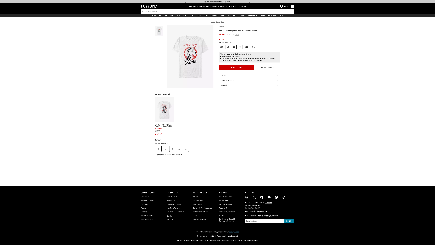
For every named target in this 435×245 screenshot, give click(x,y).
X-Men (221, 26)
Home (243, 15)
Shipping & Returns (228, 80)
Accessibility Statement (227, 212)
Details (223, 75)
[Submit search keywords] (142, 11)
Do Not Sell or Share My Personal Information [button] (227, 220)
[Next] (249, 2)
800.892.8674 (243, 240)
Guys (199, 15)
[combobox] (217, 11)
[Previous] (185, 2)
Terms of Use (223, 208)
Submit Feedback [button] (261, 211)
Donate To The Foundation (202, 208)
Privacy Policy (224, 200)
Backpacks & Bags (218, 15)
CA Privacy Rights (225, 204)
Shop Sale (232, 6)
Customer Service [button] (149, 193)
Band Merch (252, 15)
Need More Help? (147, 219)
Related (224, 85)
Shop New (242, 6)
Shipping (144, 212)
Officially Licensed (199, 219)
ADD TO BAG (236, 67)
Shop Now (226, 1)
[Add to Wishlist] (171, 99)
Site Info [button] (223, 193)
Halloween (169, 15)
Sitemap (222, 215)
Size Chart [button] (228, 42)
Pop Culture (157, 15)
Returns (143, 208)
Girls (185, 15)
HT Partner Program (174, 204)
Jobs (195, 215)
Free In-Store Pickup (148, 200)
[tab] (160, 32)
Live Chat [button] (268, 203)
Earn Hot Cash (172, 197)
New (178, 15)
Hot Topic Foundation (200, 212)
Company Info (198, 200)
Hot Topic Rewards (173, 208)
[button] (284, 6)
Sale (281, 15)
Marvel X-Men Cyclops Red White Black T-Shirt (163, 125)
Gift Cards (144, 204)
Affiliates (196, 197)
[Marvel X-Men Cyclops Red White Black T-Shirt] (164, 109)
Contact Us (145, 197)
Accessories (232, 15)
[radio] (221, 47)
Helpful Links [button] (173, 193)
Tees (206, 15)
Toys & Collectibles (268, 15)
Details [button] (237, 35)
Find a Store (197, 204)
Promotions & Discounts (175, 212)
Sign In (169, 216)
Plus (192, 15)
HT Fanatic (171, 200)
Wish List (170, 220)
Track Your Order (147, 215)
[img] (247, 197)
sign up (289, 221)
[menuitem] (292, 6)
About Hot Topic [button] (200, 193)
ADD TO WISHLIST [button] (268, 67)
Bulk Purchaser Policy (226, 197)
